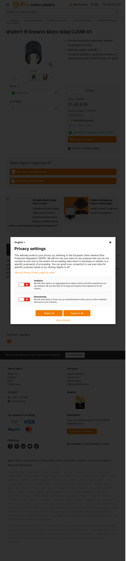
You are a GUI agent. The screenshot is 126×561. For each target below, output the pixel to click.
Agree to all (77, 313)
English (19, 242)
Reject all (49, 313)
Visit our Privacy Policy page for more (34, 272)
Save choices (63, 320)
